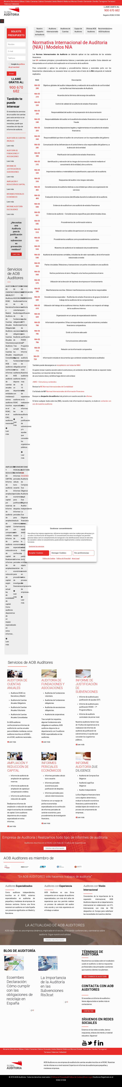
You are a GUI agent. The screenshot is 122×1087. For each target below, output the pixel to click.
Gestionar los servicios (36, 546)
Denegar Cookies (59, 553)
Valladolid (15, 4)
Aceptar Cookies (36, 553)
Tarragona (103, 1)
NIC (41, 387)
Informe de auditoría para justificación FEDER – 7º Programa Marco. (88, 707)
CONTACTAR (88, 1011)
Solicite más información (55, 848)
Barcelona (15, 1)
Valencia (7, 4)
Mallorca (67, 1)
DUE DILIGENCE (12, 209)
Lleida (54, 1)
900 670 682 (16, 89)
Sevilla (95, 1)
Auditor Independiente (87, 790)
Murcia (73, 1)
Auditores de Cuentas (65, 30)
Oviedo (80, 1)
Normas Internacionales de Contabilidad (58, 387)
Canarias (34, 1)
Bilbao (22, 1)
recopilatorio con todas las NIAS (68, 365)
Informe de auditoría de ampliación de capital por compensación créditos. (20, 789)
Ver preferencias (81, 553)
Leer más (16, 254)
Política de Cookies (49, 558)
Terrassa (111, 1)
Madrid (60, 1)
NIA (37, 60)
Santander (88, 1)
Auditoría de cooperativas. (55, 714)
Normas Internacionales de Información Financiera (65, 391)
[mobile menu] (2, 21)
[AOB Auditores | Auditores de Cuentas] (17, 11)
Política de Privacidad (63, 558)
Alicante (7, 1)
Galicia (41, 1)
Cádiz (27, 1)
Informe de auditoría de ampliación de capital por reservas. (20, 779)
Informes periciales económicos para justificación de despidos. (54, 786)
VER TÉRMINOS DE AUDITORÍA (95, 977)
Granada (48, 1)
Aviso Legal (75, 558)
